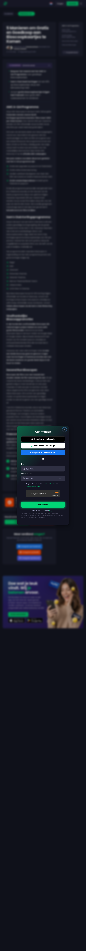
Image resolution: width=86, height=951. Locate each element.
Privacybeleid (50, 484)
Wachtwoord (26, 473)
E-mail (23, 464)
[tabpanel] (43, 492)
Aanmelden (43, 505)
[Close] (64, 429)
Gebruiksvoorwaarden (33, 486)
